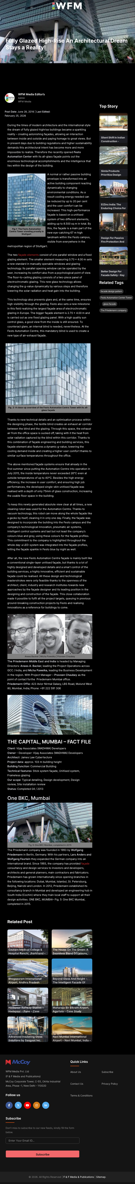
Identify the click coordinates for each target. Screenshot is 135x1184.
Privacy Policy (110, 1083)
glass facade (109, 304)
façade (85, 863)
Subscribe (107, 1071)
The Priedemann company (114, 310)
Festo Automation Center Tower (116, 297)
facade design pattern (111, 291)
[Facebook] (9, 1105)
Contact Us (76, 1083)
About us (75, 1071)
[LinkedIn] (45, 1105)
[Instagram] (36, 1105)
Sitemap (101, 1176)
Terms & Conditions (81, 1095)
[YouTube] (27, 1105)
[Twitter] (18, 1105)
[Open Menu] (6, 7)
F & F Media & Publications (78, 1176)
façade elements (28, 254)
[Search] (128, 7)
